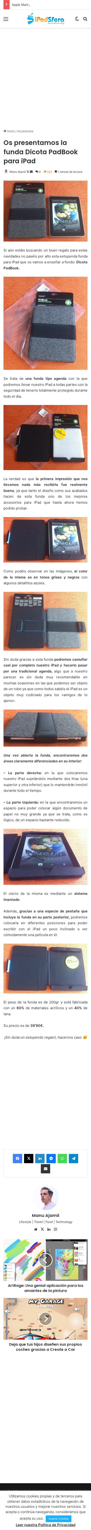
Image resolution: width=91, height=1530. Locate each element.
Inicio (10, 131)
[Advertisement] (45, 77)
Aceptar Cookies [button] (59, 1518)
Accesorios (25, 131)
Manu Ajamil (18, 171)
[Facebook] (17, 1158)
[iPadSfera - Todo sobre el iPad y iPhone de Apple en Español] (45, 19)
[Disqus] (46, 1417)
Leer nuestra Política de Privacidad (45, 1525)
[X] (28, 1158)
